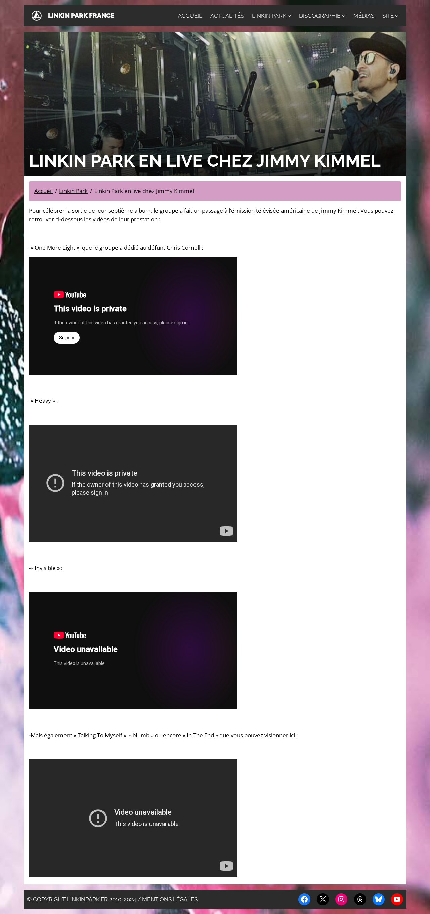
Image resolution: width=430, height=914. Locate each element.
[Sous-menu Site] (396, 15)
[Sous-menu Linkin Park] (289, 15)
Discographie (319, 15)
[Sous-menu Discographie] (343, 15)
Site (388, 15)
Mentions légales (170, 899)
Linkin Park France (81, 15)
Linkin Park (269, 15)
